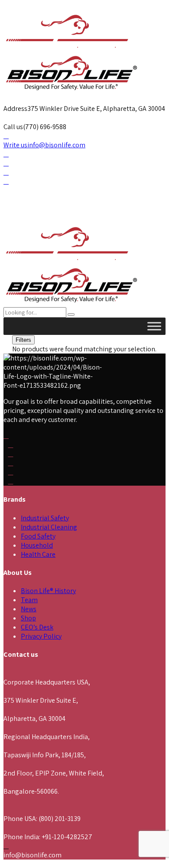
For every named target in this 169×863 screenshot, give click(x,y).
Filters (23, 340)
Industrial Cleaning (49, 527)
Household (37, 545)
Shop (28, 618)
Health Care (38, 554)
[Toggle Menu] (154, 326)
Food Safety (38, 536)
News (28, 608)
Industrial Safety (45, 517)
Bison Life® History (48, 590)
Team (29, 599)
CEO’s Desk (37, 627)
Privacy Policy (41, 636)
